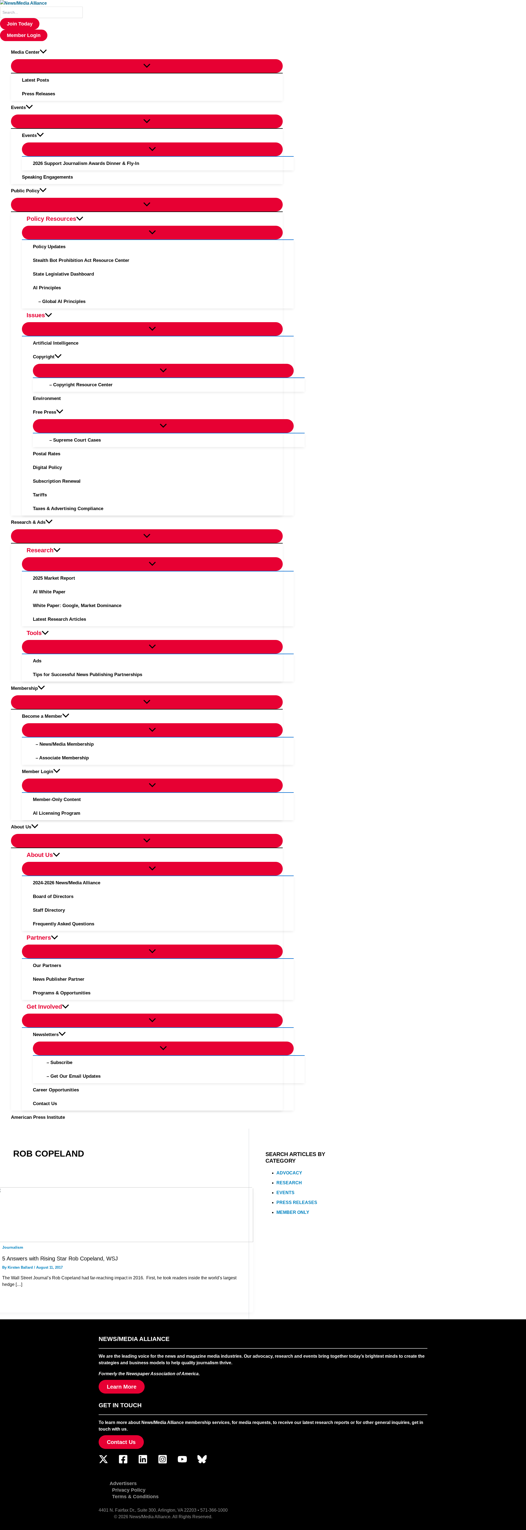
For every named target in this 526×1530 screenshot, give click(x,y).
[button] (19, 24)
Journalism (12, 1247)
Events (285, 1192)
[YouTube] (182, 1462)
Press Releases (296, 1202)
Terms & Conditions (135, 1496)
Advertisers (123, 1483)
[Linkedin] (143, 1462)
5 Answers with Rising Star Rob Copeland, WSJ (60, 1259)
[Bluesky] (202, 1462)
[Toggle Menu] (147, 66)
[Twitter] (103, 1462)
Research (289, 1182)
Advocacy (289, 1173)
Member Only (292, 1212)
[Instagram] (162, 1462)
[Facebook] (123, 1462)
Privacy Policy (128, 1490)
